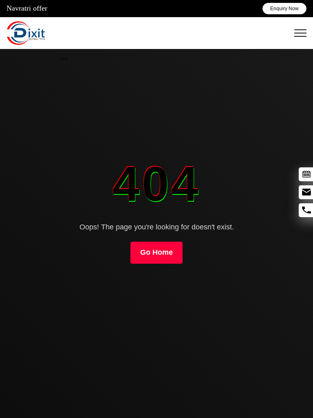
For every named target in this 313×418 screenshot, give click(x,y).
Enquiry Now (284, 8)
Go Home (156, 252)
